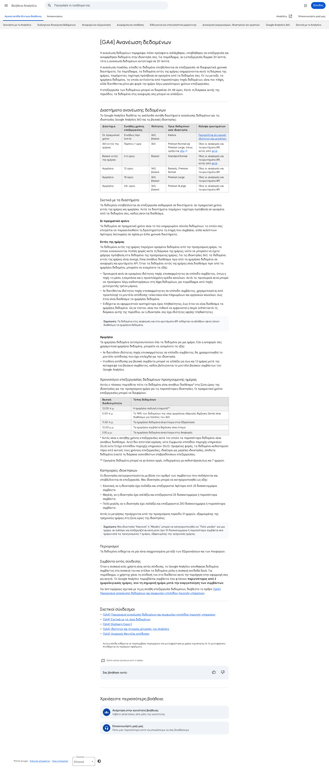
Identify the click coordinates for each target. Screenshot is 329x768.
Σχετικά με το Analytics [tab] (308, 24)
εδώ (182, 151)
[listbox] (83, 761)
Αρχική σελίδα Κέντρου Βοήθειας (23, 16)
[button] (6, 5)
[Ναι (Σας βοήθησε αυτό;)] (213, 672)
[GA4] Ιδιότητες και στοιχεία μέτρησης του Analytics (136, 629)
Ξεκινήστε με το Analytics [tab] (17, 24)
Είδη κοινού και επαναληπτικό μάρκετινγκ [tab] (173, 24)
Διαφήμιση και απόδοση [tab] (130, 24)
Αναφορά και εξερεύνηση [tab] (96, 24)
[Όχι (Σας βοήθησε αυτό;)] (222, 672)
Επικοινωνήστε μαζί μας (312, 16)
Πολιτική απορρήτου (40, 761)
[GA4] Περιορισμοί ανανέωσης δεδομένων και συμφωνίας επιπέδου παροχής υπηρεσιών (159, 614)
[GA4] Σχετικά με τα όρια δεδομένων (126, 619)
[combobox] (111, 5)
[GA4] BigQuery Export (117, 624)
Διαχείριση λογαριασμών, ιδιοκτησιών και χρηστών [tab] (231, 24)
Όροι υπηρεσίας (60, 761)
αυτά (214, 151)
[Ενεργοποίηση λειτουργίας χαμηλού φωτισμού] (99, 761)
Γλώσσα (80, 757)
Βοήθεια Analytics (24, 6)
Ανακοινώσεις (55, 16)
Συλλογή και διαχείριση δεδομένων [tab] (56, 24)
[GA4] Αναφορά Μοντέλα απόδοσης (126, 634)
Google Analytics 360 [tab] (278, 24)
